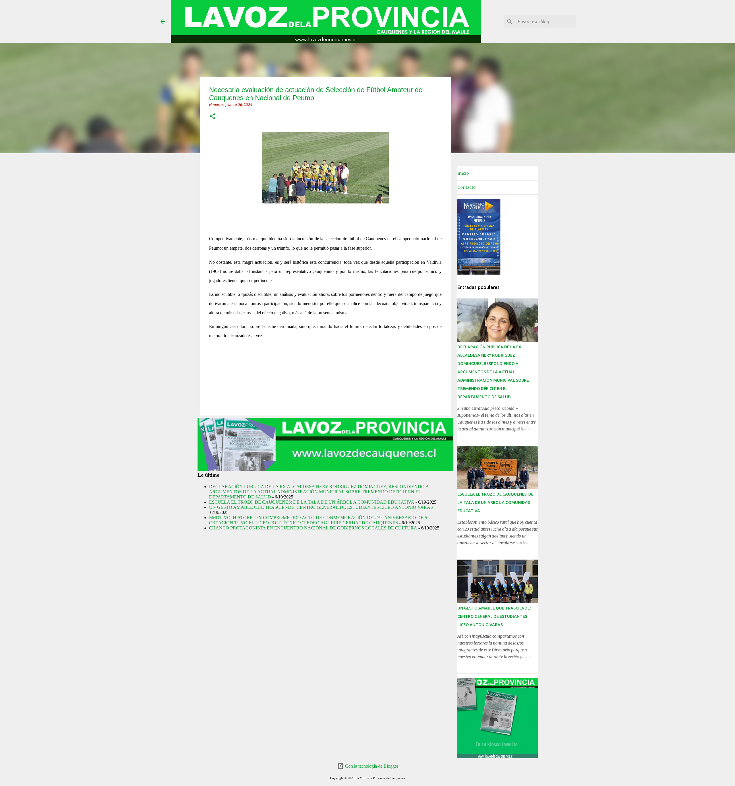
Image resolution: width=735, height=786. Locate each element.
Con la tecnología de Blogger (371, 766)
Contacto (466, 187)
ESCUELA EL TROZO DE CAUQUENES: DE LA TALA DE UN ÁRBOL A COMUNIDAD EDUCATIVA (311, 502)
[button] (212, 117)
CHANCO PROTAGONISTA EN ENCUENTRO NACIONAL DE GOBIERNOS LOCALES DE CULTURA (313, 527)
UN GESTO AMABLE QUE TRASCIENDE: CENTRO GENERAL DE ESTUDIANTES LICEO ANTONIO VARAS (321, 507)
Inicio (463, 173)
